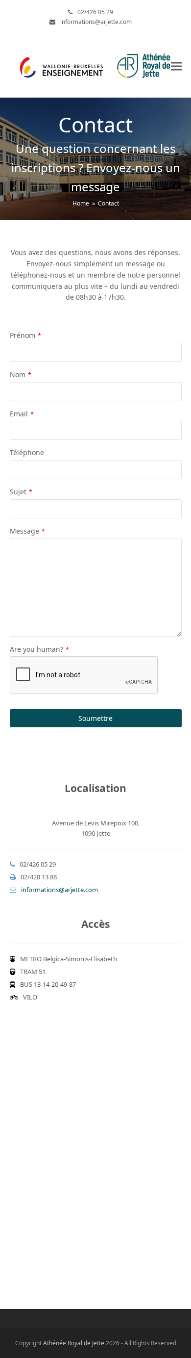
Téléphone (27, 452)
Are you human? (39, 649)
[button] (176, 66)
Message (27, 531)
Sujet (21, 491)
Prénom (25, 335)
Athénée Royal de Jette (73, 1343)
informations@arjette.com (96, 22)
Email (22, 413)
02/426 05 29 (95, 12)
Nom (20, 374)
